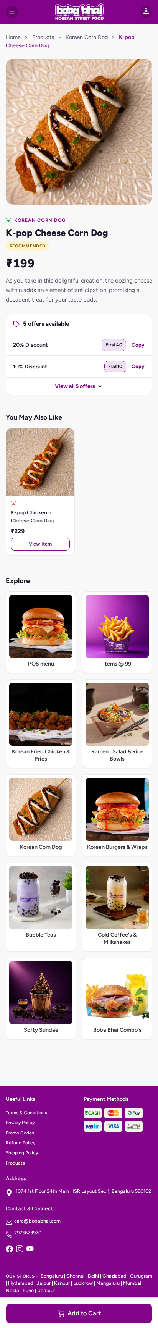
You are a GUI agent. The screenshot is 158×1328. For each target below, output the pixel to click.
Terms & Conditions (26, 1112)
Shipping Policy (22, 1152)
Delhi (93, 1276)
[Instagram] (19, 1249)
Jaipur (44, 1283)
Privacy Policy (20, 1122)
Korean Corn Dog (87, 37)
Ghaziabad (114, 1276)
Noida (12, 1290)
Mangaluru (108, 1283)
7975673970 (27, 1233)
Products (43, 37)
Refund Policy (20, 1142)
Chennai (75, 1276)
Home (13, 37)
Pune (28, 1290)
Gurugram (141, 1276)
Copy (138, 345)
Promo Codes (20, 1133)
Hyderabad (20, 1283)
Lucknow (83, 1283)
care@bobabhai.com (37, 1221)
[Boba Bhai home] (79, 12)
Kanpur (62, 1283)
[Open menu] (12, 12)
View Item (40, 544)
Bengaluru (52, 1276)
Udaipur (46, 1290)
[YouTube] (29, 1249)
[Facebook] (9, 1249)
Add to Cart (84, 1313)
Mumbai (132, 1283)
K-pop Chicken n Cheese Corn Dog (32, 516)
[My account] (146, 12)
